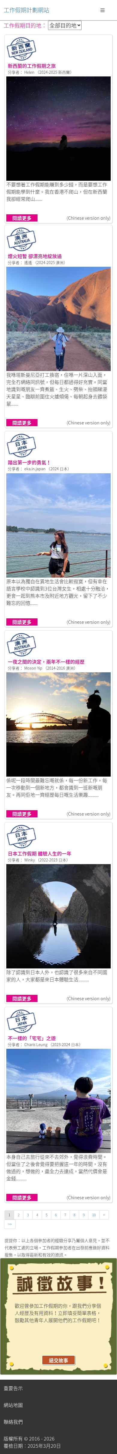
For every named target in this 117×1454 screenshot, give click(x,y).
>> (10, 1224)
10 (94, 1215)
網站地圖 (13, 1404)
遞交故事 (58, 1360)
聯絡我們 (13, 1421)
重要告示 (13, 1388)
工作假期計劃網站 (26, 10)
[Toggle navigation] (102, 9)
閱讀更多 (22, 218)
